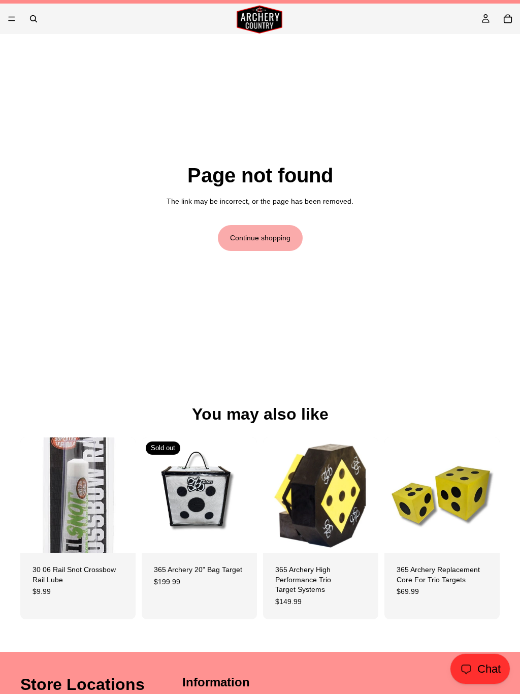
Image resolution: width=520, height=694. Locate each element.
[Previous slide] (274, 495)
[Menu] (11, 18)
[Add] (120, 537)
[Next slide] (367, 495)
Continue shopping (260, 238)
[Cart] (508, 19)
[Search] (33, 19)
